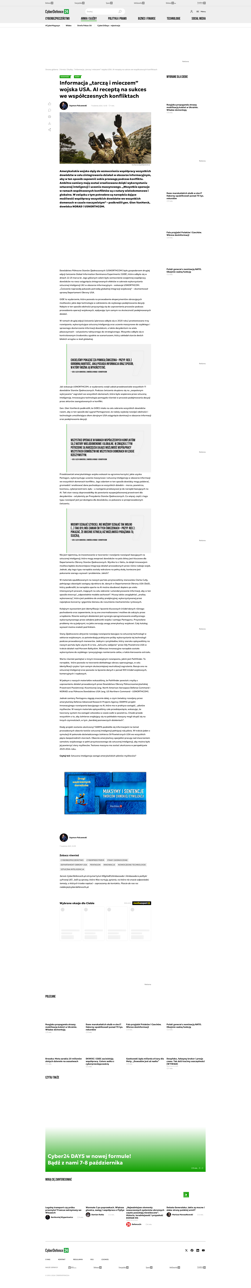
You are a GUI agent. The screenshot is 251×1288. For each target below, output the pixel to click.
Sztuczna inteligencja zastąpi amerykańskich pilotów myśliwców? (103, 755)
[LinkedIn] (197, 1250)
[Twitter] (186, 1250)
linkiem (91, 627)
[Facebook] (192, 1250)
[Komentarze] (49, 110)
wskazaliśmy (98, 680)
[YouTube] (203, 1250)
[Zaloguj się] (191, 11)
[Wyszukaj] (120, 11)
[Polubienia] (49, 103)
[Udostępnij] (49, 129)
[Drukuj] (49, 116)
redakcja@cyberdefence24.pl (74, 887)
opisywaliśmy (140, 641)
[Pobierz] (49, 123)
